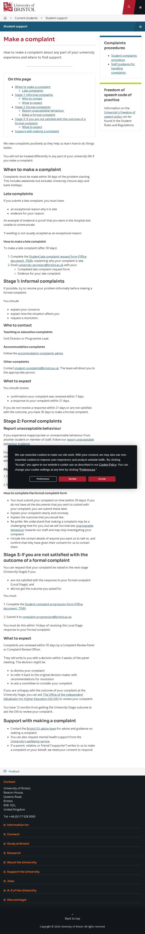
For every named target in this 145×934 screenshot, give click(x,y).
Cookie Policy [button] (107, 464)
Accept (102, 479)
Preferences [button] (87, 469)
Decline (72, 479)
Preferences (43, 479)
